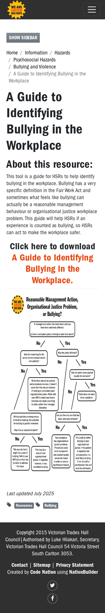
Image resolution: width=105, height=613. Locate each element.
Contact (19, 565)
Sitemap (41, 565)
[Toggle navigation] (92, 9)
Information (36, 53)
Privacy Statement (75, 565)
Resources (24, 505)
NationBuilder (83, 572)
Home (12, 53)
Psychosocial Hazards (34, 60)
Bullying (51, 505)
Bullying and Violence (34, 67)
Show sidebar (23, 37)
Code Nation (43, 572)
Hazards (62, 53)
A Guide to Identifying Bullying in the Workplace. (52, 268)
